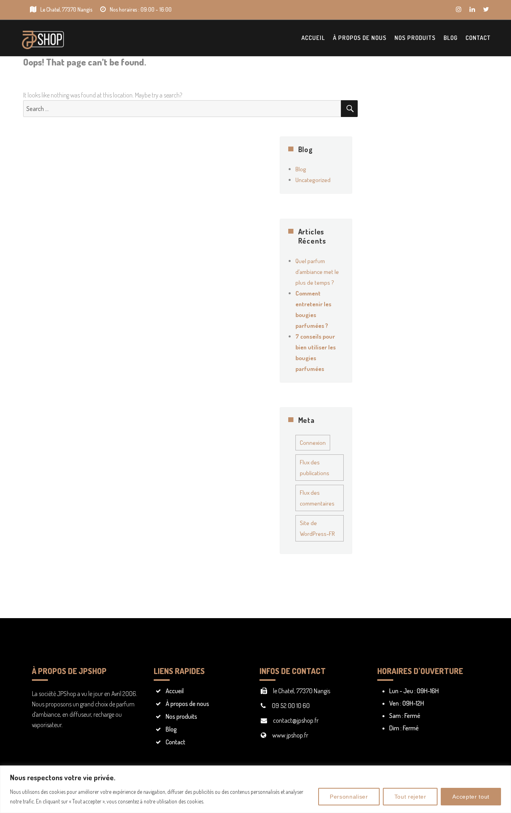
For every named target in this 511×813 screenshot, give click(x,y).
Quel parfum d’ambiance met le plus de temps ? (317, 271)
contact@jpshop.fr (296, 720)
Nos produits (415, 38)
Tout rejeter (410, 796)
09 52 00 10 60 (291, 706)
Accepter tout (470, 796)
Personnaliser (349, 796)
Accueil (313, 38)
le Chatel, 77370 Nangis (301, 691)
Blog (451, 38)
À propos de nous (359, 38)
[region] (255, 789)
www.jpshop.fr (290, 735)
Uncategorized (313, 180)
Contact (478, 38)
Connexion (313, 442)
